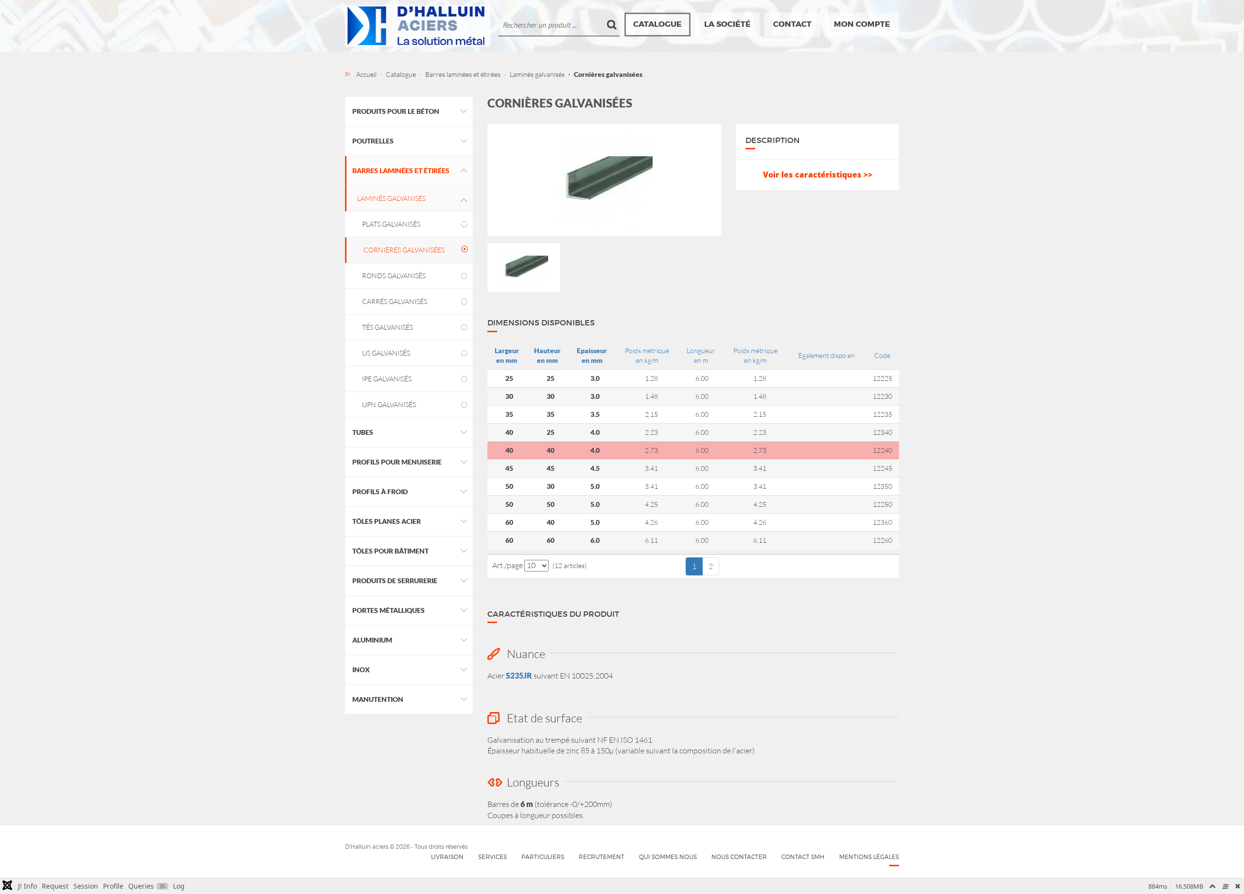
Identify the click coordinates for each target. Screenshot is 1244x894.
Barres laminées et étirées (400, 170)
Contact (792, 24)
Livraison (447, 856)
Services (492, 856)
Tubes (362, 432)
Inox (361, 669)
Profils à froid (380, 491)
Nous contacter (739, 856)
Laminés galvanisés (391, 198)
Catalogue (657, 24)
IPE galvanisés (387, 379)
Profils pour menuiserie (397, 462)
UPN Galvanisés (389, 404)
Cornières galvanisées (404, 250)
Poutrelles (373, 141)
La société (727, 24)
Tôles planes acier (386, 521)
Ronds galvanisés (394, 275)
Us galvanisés (386, 353)
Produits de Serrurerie (394, 580)
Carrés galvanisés (394, 301)
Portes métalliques (388, 610)
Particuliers (542, 856)
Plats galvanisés (391, 224)
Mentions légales (869, 856)
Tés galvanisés (387, 327)
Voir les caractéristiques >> (817, 174)
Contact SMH (803, 856)
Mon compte (862, 24)
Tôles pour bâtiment (390, 551)
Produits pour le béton (395, 111)
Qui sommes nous (668, 856)
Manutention (377, 699)
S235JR (519, 675)
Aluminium (372, 640)
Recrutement (601, 856)
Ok (612, 25)
